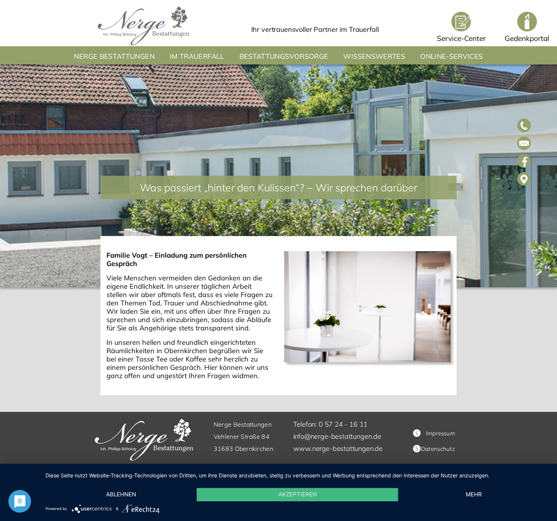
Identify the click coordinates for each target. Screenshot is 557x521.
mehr (474, 494)
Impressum (440, 433)
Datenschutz (438, 448)
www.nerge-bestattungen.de (338, 448)
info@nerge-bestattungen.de (337, 436)
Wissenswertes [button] (374, 56)
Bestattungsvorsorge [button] (284, 56)
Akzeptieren (297, 494)
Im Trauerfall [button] (197, 56)
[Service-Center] (461, 21)
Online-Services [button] (451, 56)
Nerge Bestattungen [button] (114, 56)
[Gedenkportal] (527, 21)
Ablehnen (121, 494)
